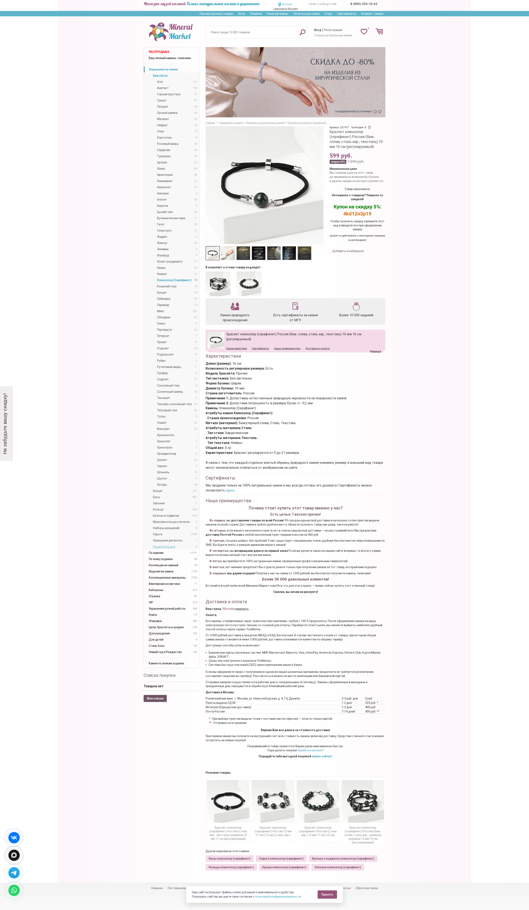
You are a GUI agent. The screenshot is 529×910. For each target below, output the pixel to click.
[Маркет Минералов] (171, 31)
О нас (328, 13)
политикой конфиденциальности (278, 896)
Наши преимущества (287, 348)
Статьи (346, 888)
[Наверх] (375, 341)
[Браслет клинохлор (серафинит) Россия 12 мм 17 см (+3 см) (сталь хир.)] (273, 801)
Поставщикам (177, 888)
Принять (327, 894)
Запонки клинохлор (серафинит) (338, 867)
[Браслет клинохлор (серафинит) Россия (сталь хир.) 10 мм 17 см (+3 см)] (249, 283)
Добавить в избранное (348, 251)
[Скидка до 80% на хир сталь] (295, 82)
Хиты (241, 13)
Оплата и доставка (306, 13)
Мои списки (155, 698)
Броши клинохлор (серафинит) (284, 867)
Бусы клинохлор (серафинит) (230, 858)
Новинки (256, 13)
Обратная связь (367, 888)
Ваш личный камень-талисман (170, 58)
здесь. (231, 490)
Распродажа (159, 52)
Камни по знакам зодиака (166, 663)
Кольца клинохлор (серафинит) (231, 867)
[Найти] (302, 32)
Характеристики (236, 348)
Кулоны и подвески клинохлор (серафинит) (343, 858)
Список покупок (160, 675)
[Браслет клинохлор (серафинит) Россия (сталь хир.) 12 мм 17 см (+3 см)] (318, 801)
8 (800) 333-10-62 (363, 4)
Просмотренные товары (216, 13)
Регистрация (333, 30)
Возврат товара (372, 13)
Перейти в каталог (310, 750)
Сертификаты (346, 13)
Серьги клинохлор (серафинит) (281, 858)
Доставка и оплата (317, 348)
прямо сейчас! (322, 756)
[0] (364, 31)
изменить (242, 608)
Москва (287, 4)
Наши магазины (277, 13)
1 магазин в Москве (285, 8)
